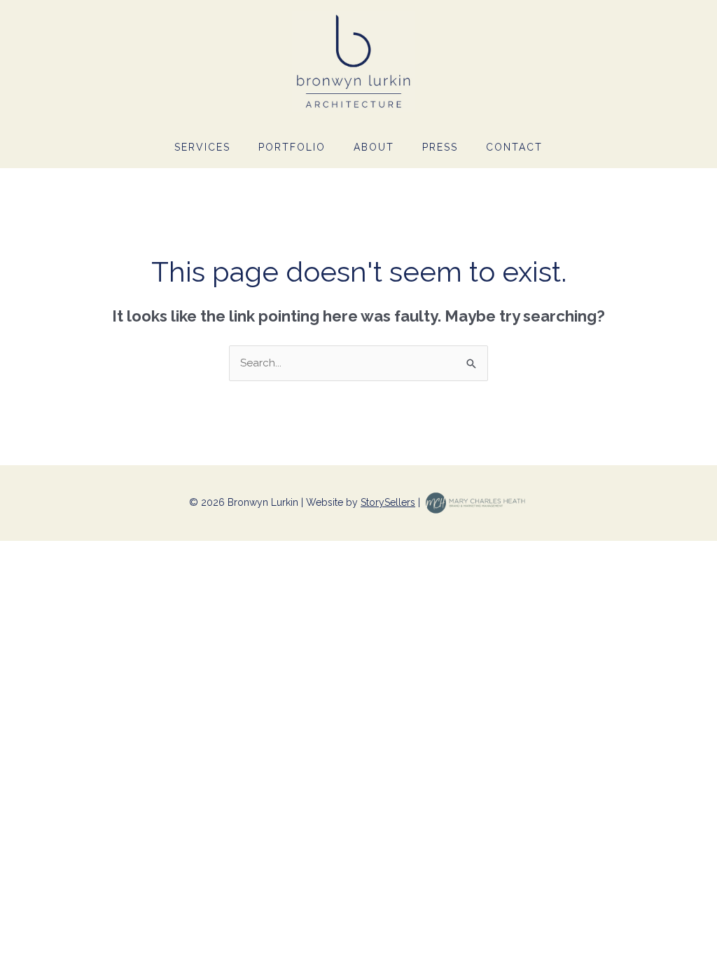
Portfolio (292, 147)
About (374, 147)
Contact (514, 147)
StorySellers (388, 502)
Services (202, 147)
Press (440, 147)
